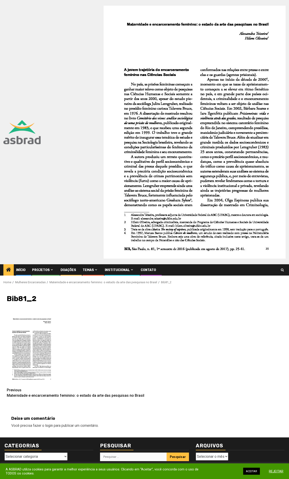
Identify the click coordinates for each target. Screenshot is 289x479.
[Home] (8, 270)
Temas (88, 270)
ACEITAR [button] (251, 471)
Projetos (41, 270)
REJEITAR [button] (276, 471)
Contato (148, 270)
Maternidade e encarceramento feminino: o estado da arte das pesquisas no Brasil (75, 393)
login (49, 425)
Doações (68, 270)
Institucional (117, 270)
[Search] (282, 270)
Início (21, 270)
